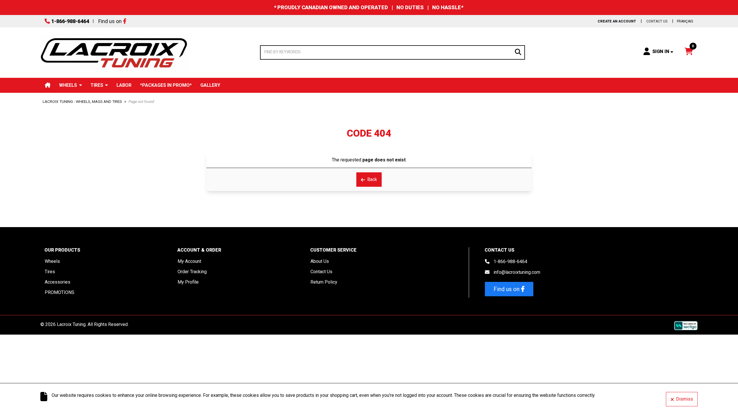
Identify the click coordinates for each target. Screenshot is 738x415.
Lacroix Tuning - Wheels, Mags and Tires (82, 101)
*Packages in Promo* (166, 85)
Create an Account (617, 21)
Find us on (110, 21)
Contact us (656, 21)
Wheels (68, 85)
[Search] (518, 51)
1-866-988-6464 (70, 21)
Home (47, 85)
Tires (97, 85)
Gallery (210, 85)
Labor (123, 85)
